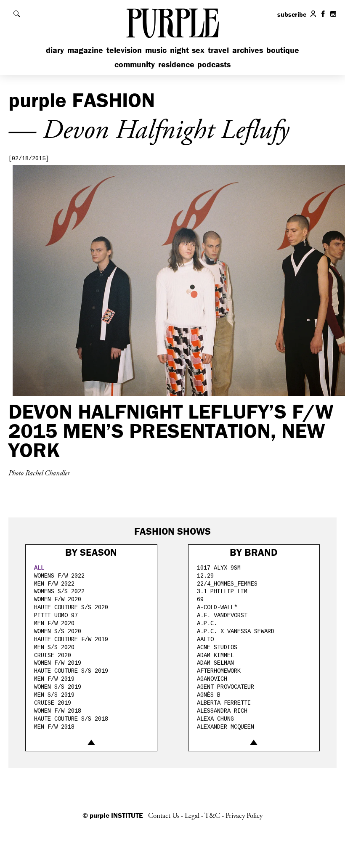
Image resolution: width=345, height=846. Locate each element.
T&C (212, 815)
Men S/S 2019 (54, 695)
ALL (39, 568)
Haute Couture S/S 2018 (71, 719)
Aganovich (212, 679)
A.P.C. (207, 623)
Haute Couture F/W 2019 (71, 639)
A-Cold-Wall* (217, 607)
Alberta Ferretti (224, 703)
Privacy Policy (244, 815)
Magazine (85, 50)
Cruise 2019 (52, 703)
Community (134, 64)
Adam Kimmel (215, 655)
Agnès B (208, 695)
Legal (192, 815)
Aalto (205, 639)
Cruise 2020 (52, 655)
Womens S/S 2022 (59, 591)
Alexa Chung (215, 719)
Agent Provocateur (225, 687)
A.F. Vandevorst (222, 615)
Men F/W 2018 (54, 727)
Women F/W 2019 (57, 663)
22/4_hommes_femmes (227, 584)
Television (124, 50)
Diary (55, 50)
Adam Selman (215, 663)
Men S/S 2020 (54, 647)
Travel (218, 50)
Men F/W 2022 (54, 584)
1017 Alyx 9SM (219, 568)
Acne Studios (217, 647)
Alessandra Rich (222, 711)
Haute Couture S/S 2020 (71, 607)
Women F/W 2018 (57, 711)
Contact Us (163, 815)
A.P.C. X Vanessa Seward (235, 631)
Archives (247, 50)
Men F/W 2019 (54, 679)
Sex (198, 50)
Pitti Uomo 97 (56, 615)
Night (179, 50)
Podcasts (214, 64)
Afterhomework (219, 671)
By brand (254, 552)
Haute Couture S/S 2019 (71, 671)
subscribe (292, 14)
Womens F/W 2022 (59, 576)
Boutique (282, 50)
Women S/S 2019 (57, 687)
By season (91, 552)
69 (200, 599)
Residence (176, 64)
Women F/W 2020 (57, 599)
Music (156, 50)
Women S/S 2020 (57, 631)
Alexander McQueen (225, 727)
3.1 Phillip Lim (222, 591)
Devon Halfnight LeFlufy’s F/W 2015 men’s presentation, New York (171, 430)
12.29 (205, 576)
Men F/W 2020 (54, 623)
